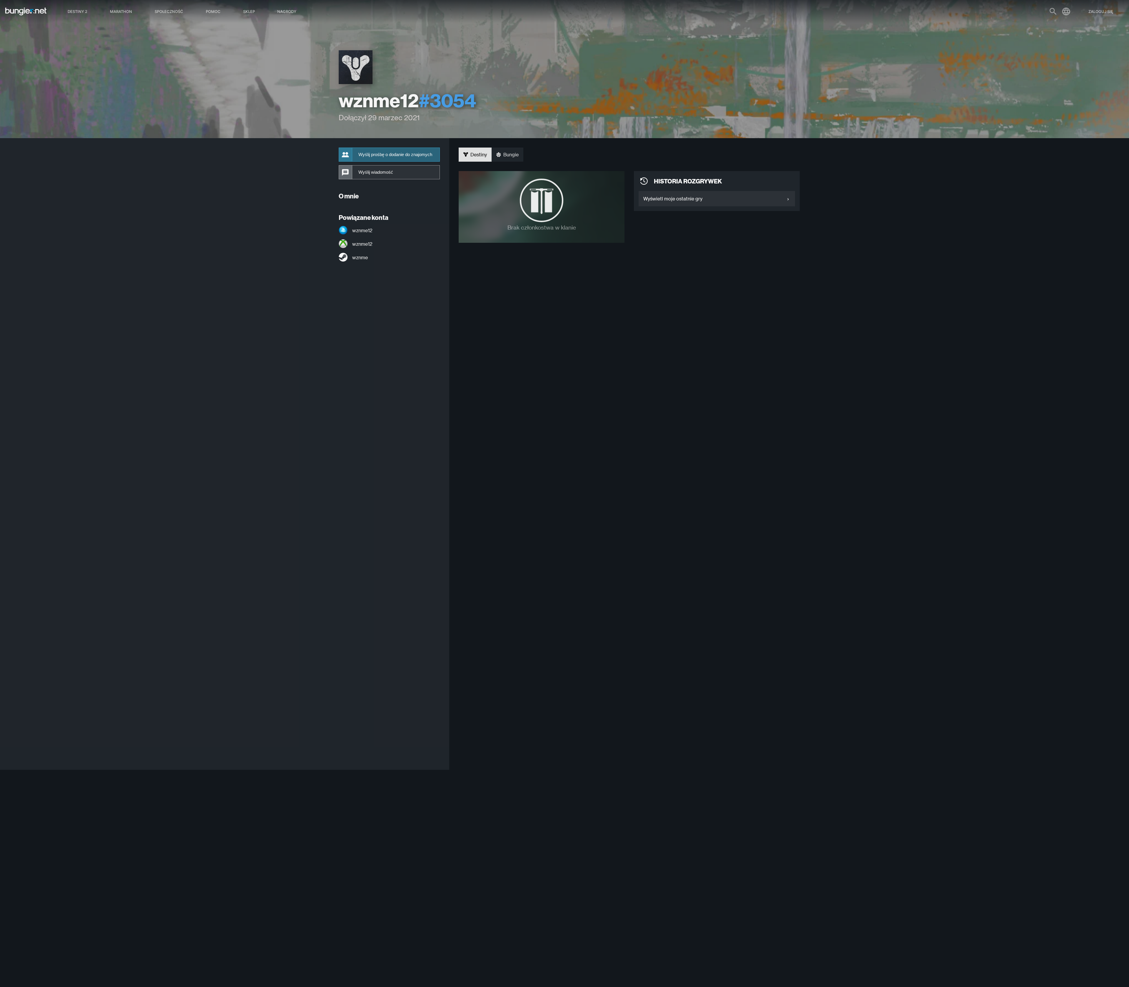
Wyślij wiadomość (375, 172)
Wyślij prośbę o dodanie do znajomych (395, 154)
